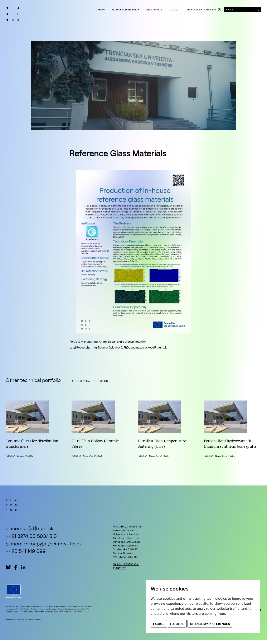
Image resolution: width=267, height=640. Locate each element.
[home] (13, 14)
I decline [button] (177, 624)
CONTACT (174, 9)
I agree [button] (159, 624)
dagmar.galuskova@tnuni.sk (149, 347)
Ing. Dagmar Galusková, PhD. (111, 347)
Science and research (125, 9)
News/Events (154, 9)
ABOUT (101, 9)
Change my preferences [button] (210, 624)
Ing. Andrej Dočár (105, 341)
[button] (242, 9)
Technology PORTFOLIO (201, 9)
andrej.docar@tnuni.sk (131, 341)
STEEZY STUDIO (34, 619)
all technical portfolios (90, 381)
